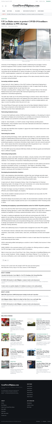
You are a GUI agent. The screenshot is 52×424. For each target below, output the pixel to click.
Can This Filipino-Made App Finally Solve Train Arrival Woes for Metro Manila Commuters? (43, 365)
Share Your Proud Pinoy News (7, 407)
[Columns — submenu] (21, 11)
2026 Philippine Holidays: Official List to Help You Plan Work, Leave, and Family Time (21, 299)
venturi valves (39, 96)
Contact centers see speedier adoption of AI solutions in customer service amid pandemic (21, 286)
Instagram (22, 254)
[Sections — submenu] (13, 11)
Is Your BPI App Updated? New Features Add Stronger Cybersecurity (17, 352)
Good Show (29, 388)
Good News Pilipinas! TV (29, 11)
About (37, 1)
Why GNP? (3, 409)
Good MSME (41, 11)
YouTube (49, 421)
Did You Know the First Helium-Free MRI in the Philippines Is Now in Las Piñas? (16, 365)
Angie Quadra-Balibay (13, 26)
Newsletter (48, 1)
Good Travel (29, 396)
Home (3, 11)
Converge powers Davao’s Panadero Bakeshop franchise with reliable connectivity (16, 323)
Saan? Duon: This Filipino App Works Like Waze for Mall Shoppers (42, 352)
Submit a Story (42, 1)
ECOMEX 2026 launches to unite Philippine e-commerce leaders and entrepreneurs (25, 14)
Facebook (12, 254)
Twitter (17, 254)
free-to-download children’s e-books (22, 237)
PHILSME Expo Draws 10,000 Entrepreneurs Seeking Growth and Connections (19, 294)
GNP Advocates (4, 413)
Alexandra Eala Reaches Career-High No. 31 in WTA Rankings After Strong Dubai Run (21, 275)
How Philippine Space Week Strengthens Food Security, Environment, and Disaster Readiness (43, 338)
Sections (9, 11)
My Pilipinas (3, 405)
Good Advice (30, 394)
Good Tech (4, 18)
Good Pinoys (30, 392)
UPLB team (7, 230)
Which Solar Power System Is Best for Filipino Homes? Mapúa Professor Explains (43, 322)
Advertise (3, 411)
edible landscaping (17, 242)
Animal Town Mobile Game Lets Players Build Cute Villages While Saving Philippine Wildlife (17, 338)
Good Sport (29, 390)
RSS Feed (29, 407)
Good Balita (29, 386)
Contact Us (3, 415)
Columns (17, 11)
